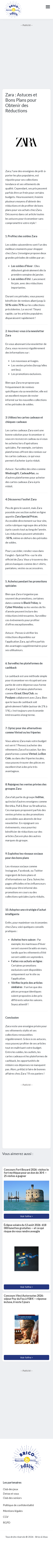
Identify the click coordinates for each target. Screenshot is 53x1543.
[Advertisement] (26, 57)
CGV (5, 1516)
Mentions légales (13, 1510)
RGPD (6, 1522)
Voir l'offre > (26, 1216)
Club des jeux (10, 1489)
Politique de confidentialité (18, 1505)
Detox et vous (11, 1493)
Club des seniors (12, 1497)
